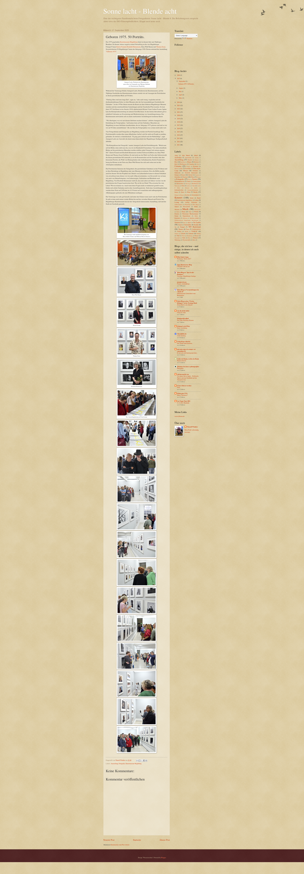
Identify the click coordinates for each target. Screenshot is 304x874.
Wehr (183, 238)
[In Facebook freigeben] (144, 760)
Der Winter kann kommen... (185, 343)
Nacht (177, 212)
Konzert (178, 197)
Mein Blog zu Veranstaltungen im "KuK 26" (188, 291)
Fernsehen (177, 177)
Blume (189, 162)
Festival (185, 177)
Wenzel (195, 238)
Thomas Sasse (160, 47)
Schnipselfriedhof (183, 318)
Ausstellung (114, 763)
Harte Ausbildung (182, 328)
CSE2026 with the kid (183, 266)
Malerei (177, 206)
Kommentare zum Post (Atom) (120, 845)
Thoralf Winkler (192, 427)
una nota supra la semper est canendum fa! (186, 350)
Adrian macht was (183, 374)
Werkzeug (177, 240)
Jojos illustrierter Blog (184, 265)
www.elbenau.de (180, 416)
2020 (178, 115)
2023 (178, 105)
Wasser (197, 236)
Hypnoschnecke (181, 361)
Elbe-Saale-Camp (182, 257)
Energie (177, 175)
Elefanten (195, 171)
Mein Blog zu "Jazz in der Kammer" (185, 273)
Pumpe (176, 216)
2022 (178, 109)
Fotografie (122, 763)
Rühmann (185, 218)
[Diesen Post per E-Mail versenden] (137, 760)
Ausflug (197, 157)
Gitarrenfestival (179, 181)
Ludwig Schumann (191, 202)
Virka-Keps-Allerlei (183, 341)
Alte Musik (186, 155)
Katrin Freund (121, 47)
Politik (196, 212)
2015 (178, 132)
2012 (178, 142)
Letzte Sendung (181, 336)
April (180, 95)
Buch (176, 164)
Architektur (178, 157)
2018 (178, 122)
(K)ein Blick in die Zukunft (184, 305)
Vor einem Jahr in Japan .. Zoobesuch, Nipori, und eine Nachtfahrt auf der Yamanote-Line (188, 378)
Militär (196, 206)
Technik (196, 225)
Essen (183, 175)
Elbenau (185, 170)
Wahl (178, 236)
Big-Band (182, 162)
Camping (191, 164)
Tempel (182, 227)
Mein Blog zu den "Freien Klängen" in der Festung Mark (187, 302)
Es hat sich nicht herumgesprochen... (187, 353)
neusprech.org (181, 282)
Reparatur (177, 218)
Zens (193, 240)
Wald (183, 236)
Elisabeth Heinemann (134, 47)
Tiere (187, 229)
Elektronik (177, 173)
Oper (190, 212)
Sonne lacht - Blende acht (140, 11)
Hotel (183, 186)
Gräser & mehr (181, 312)
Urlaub (183, 233)
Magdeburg (187, 204)
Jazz (193, 186)
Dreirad (176, 168)
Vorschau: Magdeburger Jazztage (186, 276)
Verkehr (190, 233)
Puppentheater (186, 216)
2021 (178, 112)
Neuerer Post (108, 839)
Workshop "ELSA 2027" (184, 259)
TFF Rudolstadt (194, 227)
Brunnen (196, 162)
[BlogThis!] (139, 760)
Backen (190, 160)
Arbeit (196, 155)
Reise (196, 216)
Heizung (188, 183)
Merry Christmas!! (182, 395)
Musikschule (197, 209)
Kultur (192, 198)
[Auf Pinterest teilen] (146, 760)
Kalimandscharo (179, 190)
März (180, 98)
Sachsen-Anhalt (194, 218)
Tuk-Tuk (186, 231)
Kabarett (187, 188)
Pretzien (177, 214)
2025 (178, 78)
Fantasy (197, 175)
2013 (178, 138)
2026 (178, 75)
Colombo (178, 166)
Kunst (199, 198)
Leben (197, 200)
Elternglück (180, 368)
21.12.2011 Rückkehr (183, 403)
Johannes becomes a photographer (188, 366)
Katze (182, 192)
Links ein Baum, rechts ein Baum (188, 359)
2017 (178, 125)
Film (192, 177)
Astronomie (188, 157)
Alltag (176, 155)
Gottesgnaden (197, 181)
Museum (177, 209)
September (182, 81)
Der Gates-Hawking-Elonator (185, 320)
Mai (180, 91)
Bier (176, 162)
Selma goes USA (182, 393)
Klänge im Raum (179, 195)
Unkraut (176, 233)
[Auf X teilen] (142, 760)
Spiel (184, 222)
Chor (198, 164)
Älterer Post (164, 839)
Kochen (187, 195)
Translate (189, 38)
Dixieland (195, 166)
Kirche (195, 192)
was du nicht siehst (183, 311)
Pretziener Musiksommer (190, 214)
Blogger (163, 857)
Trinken (179, 231)
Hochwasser (195, 183)
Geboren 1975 (111, 51)
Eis (181, 168)
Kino (188, 192)
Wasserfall (177, 238)
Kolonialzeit (195, 195)
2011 (178, 145)
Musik (185, 209)
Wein (189, 238)
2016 (178, 128)
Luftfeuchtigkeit (179, 204)
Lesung (177, 202)
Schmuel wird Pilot (183, 326)
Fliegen (199, 177)
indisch (188, 186)
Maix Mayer (196, 204)
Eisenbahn (188, 168)
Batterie (197, 160)
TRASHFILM (181, 334)
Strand (180, 225)
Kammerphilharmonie (193, 190)
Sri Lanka (197, 222)
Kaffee (196, 188)
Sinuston (177, 222)
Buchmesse (183, 164)
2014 (178, 135)
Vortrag (199, 233)
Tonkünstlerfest (196, 229)
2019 (178, 118)
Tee (175, 227)
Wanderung (189, 236)
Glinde (189, 181)
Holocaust (177, 186)
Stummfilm (187, 225)
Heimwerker (180, 183)
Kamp (176, 192)
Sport (189, 222)
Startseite (137, 839)
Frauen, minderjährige (183, 284)
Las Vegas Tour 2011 (183, 401)
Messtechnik (186, 206)
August (181, 88)
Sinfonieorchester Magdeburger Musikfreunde (186, 220)
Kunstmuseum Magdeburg (129, 42)
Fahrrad (190, 175)
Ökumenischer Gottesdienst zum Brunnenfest (186, 294)
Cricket (188, 166)
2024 (178, 102)
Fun (189, 179)
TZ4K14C (194, 231)
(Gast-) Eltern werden (184, 386)
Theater (180, 229)
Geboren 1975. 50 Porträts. (186, 84)
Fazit (178, 387)
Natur (183, 212)
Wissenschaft (186, 240)
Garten (194, 179)
